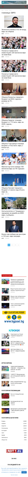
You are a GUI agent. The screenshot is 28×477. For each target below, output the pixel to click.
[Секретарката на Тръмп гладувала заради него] (5, 336)
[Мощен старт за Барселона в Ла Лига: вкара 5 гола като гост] (5, 298)
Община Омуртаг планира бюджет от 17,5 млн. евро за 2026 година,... (12, 122)
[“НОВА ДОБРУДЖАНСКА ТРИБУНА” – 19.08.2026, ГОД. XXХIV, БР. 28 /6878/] (5, 368)
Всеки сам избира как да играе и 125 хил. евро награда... (14, 235)
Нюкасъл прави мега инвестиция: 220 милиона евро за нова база (14, 53)
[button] (2, 7)
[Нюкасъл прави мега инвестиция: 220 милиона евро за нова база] (14, 43)
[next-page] (18, 245)
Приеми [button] (24, 472)
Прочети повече (14, 474)
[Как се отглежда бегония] (5, 396)
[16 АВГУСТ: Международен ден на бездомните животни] (5, 376)
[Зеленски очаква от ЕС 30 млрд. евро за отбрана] (14, 22)
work (3, 33)
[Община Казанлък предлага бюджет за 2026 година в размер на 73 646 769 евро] (14, 89)
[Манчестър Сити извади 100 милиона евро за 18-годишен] (14, 159)
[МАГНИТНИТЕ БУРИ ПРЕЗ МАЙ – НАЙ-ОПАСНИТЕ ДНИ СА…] (5, 411)
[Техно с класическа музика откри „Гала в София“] (5, 305)
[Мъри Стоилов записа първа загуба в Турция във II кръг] (5, 290)
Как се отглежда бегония (17, 394)
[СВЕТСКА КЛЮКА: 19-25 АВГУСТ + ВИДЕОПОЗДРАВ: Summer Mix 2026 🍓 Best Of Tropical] (5, 343)
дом (2, 10)
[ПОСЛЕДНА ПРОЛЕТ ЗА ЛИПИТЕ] (5, 403)
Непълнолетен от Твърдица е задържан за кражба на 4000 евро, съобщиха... (13, 213)
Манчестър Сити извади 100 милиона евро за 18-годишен (13, 168)
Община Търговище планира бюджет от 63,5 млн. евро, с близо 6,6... (13, 145)
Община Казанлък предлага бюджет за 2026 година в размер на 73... (12, 99)
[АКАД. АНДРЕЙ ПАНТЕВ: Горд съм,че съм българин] (5, 383)
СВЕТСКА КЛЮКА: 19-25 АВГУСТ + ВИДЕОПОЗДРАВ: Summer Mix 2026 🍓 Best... (18, 343)
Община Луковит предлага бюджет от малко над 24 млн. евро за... (13, 190)
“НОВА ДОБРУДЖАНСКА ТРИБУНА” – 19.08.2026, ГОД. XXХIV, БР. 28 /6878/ (18, 368)
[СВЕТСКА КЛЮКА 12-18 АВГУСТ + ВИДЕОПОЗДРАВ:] (5, 351)
